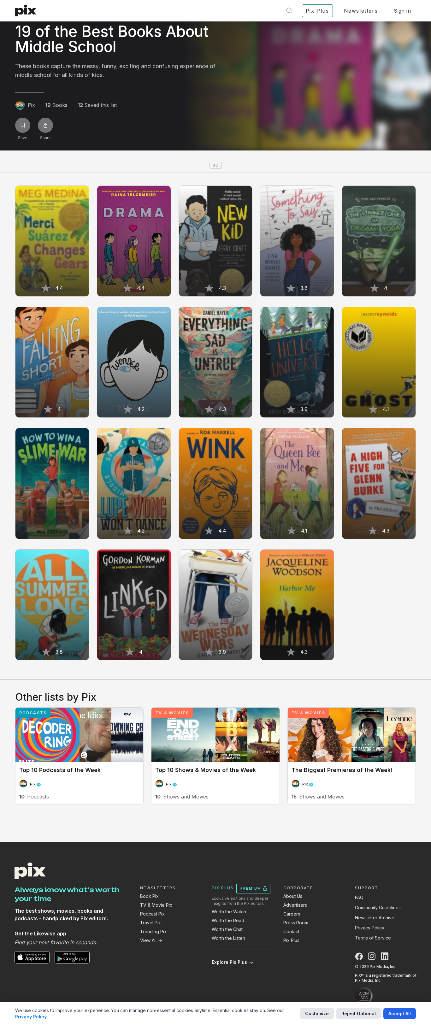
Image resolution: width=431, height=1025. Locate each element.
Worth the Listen (228, 938)
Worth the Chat (227, 929)
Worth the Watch (229, 911)
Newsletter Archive (374, 917)
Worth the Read (228, 920)
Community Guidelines (378, 907)
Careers (291, 913)
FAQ (359, 897)
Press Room (295, 922)
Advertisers (295, 905)
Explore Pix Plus (229, 962)
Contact (291, 931)
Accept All (399, 1013)
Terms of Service (373, 937)
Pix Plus (291, 940)
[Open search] (289, 11)
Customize (317, 1013)
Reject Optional (358, 1013)
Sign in (402, 11)
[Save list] (22, 125)
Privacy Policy (369, 927)
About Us (292, 896)
